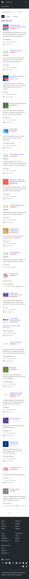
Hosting (3, 526)
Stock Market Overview (17, 154)
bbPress (4, 550)
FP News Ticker (14, 489)
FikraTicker (13, 367)
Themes (17, 523)
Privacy (3, 528)
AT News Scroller (15, 418)
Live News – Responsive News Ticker (17, 77)
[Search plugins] (20, 12)
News (2, 523)
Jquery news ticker (15, 342)
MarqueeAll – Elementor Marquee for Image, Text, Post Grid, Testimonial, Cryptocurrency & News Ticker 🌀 (17, 180)
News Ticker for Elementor (18, 103)
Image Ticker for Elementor (14, 442)
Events (17, 536)
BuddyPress (5, 553)
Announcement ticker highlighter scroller (16, 393)
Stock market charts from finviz (15, 319)
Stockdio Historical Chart (17, 205)
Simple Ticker (14, 273)
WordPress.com (6, 545)
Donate (17, 538)
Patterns (17, 528)
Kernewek (7, 559)
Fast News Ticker (15, 467)
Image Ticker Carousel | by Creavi (16, 294)
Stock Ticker (14, 129)
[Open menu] (26, 2)
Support (3, 536)
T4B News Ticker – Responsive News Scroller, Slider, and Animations (18, 26)
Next (19, 513)
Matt (3, 548)
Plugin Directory (5, 6)
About (3, 521)
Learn (2, 533)
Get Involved (18, 533)
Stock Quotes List (15, 252)
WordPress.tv (5, 541)
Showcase (18, 521)
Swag (17, 541)
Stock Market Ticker (16, 50)
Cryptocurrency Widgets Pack (14, 229)
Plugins (17, 526)
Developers (4, 538)
